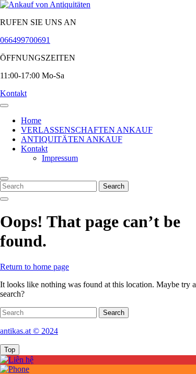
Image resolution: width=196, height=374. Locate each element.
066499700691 (25, 40)
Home (31, 120)
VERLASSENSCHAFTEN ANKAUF (87, 129)
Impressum (60, 158)
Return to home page (34, 266)
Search (113, 186)
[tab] (4, 105)
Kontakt (13, 93)
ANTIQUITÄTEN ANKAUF (71, 139)
